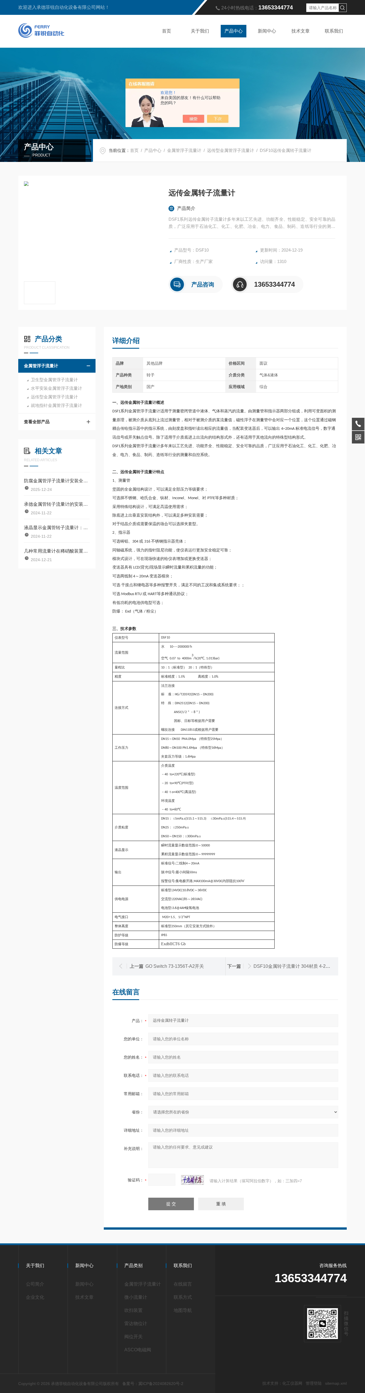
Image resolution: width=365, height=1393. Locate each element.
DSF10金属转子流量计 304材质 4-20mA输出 (299, 966)
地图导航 (183, 1310)
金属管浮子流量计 (184, 150)
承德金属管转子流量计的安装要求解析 (57, 504)
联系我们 (334, 31)
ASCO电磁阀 (137, 1349)
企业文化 (35, 1297)
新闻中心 (267, 31)
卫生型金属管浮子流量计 (54, 379)
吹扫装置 (133, 1310)
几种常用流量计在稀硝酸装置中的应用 (57, 551)
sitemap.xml (336, 1383)
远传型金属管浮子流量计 (230, 150)
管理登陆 (314, 1383)
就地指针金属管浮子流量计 (56, 405)
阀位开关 (133, 1336)
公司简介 (35, 1284)
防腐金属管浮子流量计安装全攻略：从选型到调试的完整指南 (57, 480)
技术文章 (300, 31)
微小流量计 (135, 1297)
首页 (166, 31)
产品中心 (233, 31)
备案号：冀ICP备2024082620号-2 (152, 1383)
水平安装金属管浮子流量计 (56, 388)
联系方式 (183, 1297)
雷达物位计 (135, 1323)
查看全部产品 (37, 421)
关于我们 (200, 31)
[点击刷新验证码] (192, 1180)
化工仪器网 (292, 1383)
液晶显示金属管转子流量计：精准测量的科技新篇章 (57, 527)
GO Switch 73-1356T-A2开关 (174, 966)
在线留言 (183, 1284)
